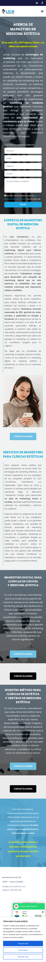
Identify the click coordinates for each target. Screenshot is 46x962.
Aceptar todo (23, 943)
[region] (23, 939)
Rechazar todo (23, 957)
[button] (42, 11)
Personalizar (23, 950)
